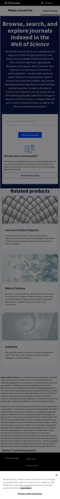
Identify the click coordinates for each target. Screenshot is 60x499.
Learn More (26, 488)
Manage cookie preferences (30, 493)
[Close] (56, 475)
